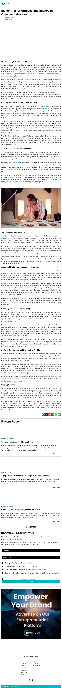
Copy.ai (6, 238)
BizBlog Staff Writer (9, 17)
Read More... (57, 454)
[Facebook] (43, 414)
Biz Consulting (24, 672)
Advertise (23, 670)
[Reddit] (49, 414)
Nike (42, 331)
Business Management (7, 438)
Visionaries (24, 667)
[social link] (29, 680)
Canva (6, 84)
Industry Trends (6, 472)
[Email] (59, 414)
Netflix (18, 162)
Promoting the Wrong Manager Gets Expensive (20, 509)
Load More (31, 527)
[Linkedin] (52, 414)
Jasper (58, 236)
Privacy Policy (33, 579)
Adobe (47, 109)
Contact (23, 674)
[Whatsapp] (56, 414)
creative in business (17, 71)
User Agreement (24, 579)
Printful (55, 290)
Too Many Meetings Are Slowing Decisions (18, 442)
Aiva (40, 154)
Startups (23, 665)
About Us (23, 663)
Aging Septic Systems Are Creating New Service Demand (25, 476)
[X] (46, 414)
